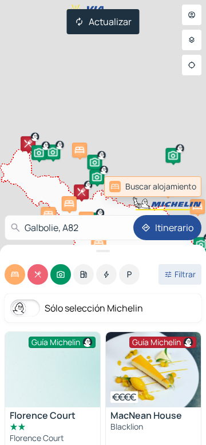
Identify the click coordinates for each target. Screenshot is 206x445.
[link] (173, 186)
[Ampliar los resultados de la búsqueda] (103, 251)
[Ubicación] (191, 65)
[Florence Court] (52, 369)
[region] (153, 369)
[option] (15, 274)
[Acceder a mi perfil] (191, 15)
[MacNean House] (153, 369)
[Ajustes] (191, 40)
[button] (52, 151)
